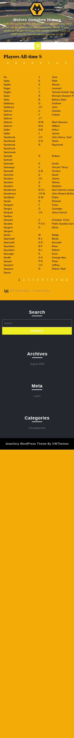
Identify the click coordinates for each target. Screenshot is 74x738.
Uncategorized (37, 427)
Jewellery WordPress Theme (26, 443)
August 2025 (37, 363)
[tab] (37, 46)
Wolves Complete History (37, 20)
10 (62, 279)
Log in (37, 395)
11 (66, 279)
